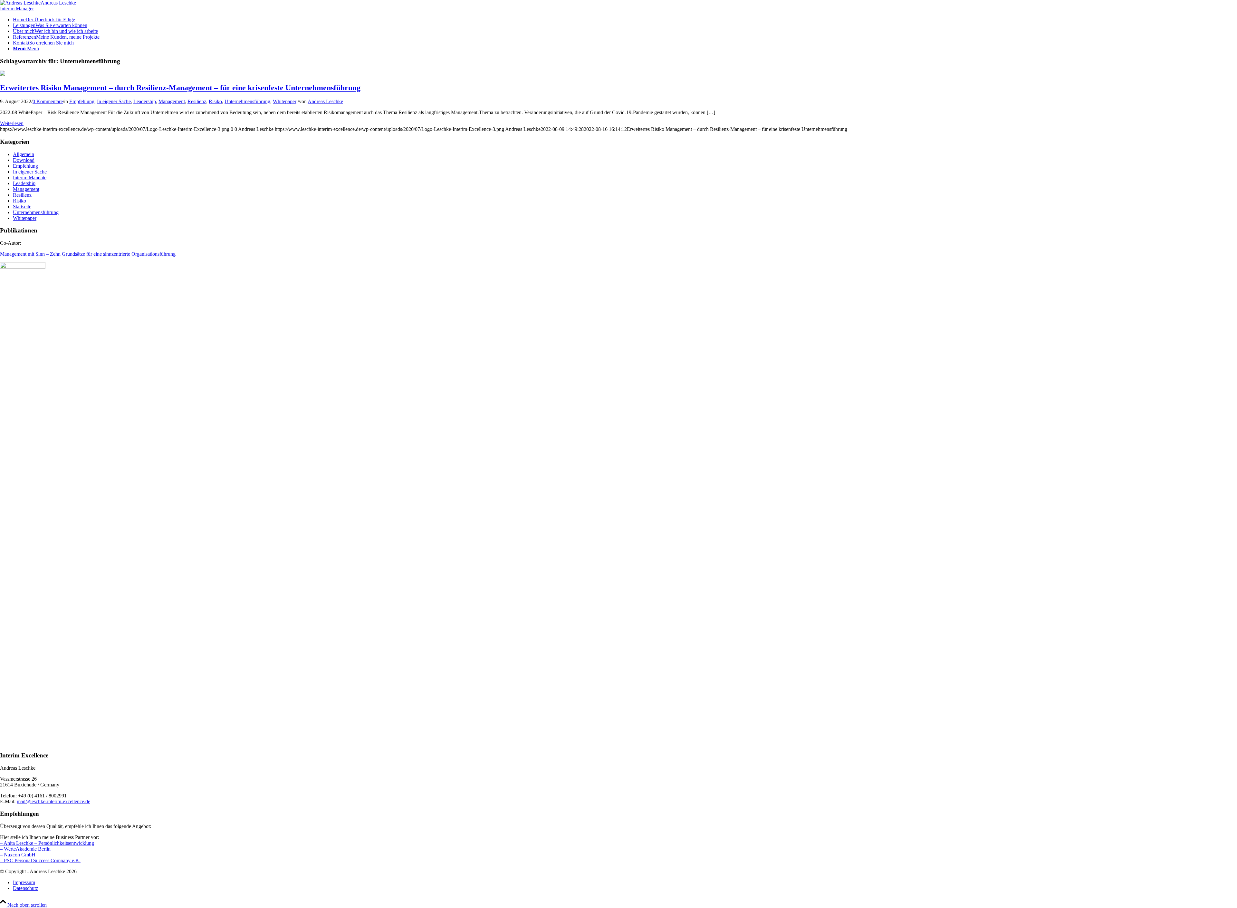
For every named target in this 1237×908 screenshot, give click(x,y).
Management (171, 101)
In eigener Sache (114, 101)
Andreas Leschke (325, 101)
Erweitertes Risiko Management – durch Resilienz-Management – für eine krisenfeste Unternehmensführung (180, 88)
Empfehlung (81, 101)
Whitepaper (284, 101)
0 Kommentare (48, 101)
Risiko (215, 101)
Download (23, 160)
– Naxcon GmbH (17, 854)
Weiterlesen (12, 123)
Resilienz (196, 101)
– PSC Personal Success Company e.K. (40, 860)
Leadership (144, 101)
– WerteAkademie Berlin (25, 849)
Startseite (22, 206)
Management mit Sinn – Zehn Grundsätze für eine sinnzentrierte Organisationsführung (88, 254)
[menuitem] (625, 20)
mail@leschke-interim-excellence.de (53, 801)
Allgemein (23, 154)
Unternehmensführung (247, 101)
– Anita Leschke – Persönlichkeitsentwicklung (47, 843)
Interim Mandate (29, 177)
